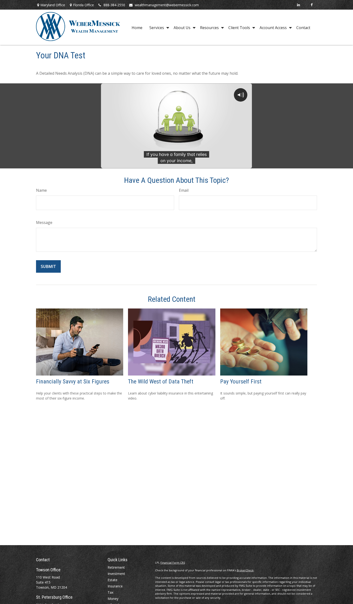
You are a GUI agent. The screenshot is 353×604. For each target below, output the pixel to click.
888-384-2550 (114, 5)
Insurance (115, 586)
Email (184, 190)
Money (113, 598)
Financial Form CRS (172, 562)
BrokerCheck (245, 570)
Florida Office (83, 5)
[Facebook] (311, 5)
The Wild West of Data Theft (160, 381)
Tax (110, 592)
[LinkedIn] (298, 5)
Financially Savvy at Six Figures (72, 381)
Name (41, 190)
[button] (137, 27)
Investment (116, 573)
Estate (112, 580)
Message (44, 222)
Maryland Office (52, 5)
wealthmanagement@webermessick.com (167, 5)
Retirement (116, 567)
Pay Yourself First (241, 381)
